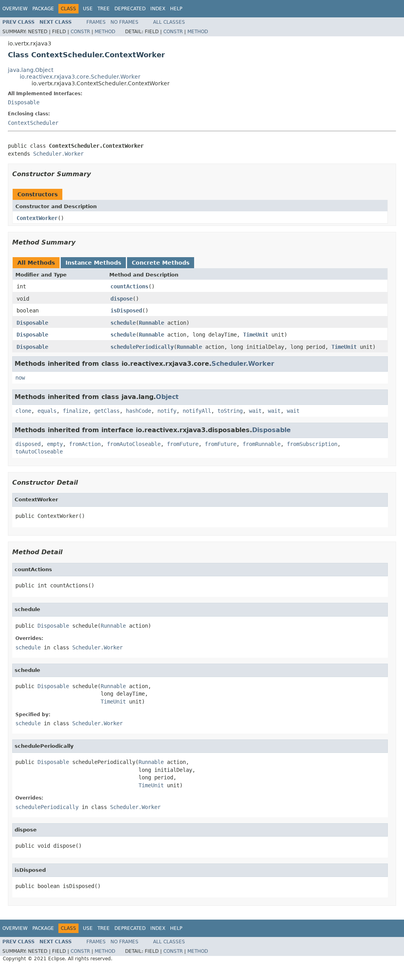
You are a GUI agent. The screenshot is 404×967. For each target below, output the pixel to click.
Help (176, 8)
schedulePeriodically (142, 347)
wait (255, 411)
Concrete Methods (160, 263)
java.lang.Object (30, 70)
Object (167, 397)
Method (105, 31)
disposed (28, 444)
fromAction (85, 444)
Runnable (151, 323)
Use (88, 8)
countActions (129, 286)
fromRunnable (262, 444)
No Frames (124, 22)
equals (46, 411)
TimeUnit (255, 334)
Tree (103, 8)
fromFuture (182, 444)
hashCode (138, 411)
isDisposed (126, 310)
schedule (123, 323)
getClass (107, 411)
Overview (15, 8)
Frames (96, 22)
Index (157, 8)
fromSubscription (312, 444)
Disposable (23, 102)
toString (230, 411)
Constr (80, 31)
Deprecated (130, 8)
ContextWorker (37, 218)
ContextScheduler (33, 123)
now (20, 377)
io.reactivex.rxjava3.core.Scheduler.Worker (80, 76)
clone (23, 411)
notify (166, 411)
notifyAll (197, 411)
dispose (121, 298)
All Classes (169, 22)
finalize (75, 411)
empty (55, 444)
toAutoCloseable (39, 451)
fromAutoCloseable (134, 444)
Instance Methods (93, 263)
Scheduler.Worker (58, 154)
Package (43, 8)
